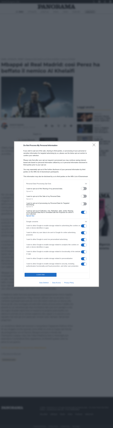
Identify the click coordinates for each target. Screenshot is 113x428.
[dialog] (56, 214)
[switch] (84, 188)
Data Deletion (44, 283)
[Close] (95, 145)
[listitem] (56, 184)
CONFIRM (41, 275)
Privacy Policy (69, 283)
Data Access (56, 283)
